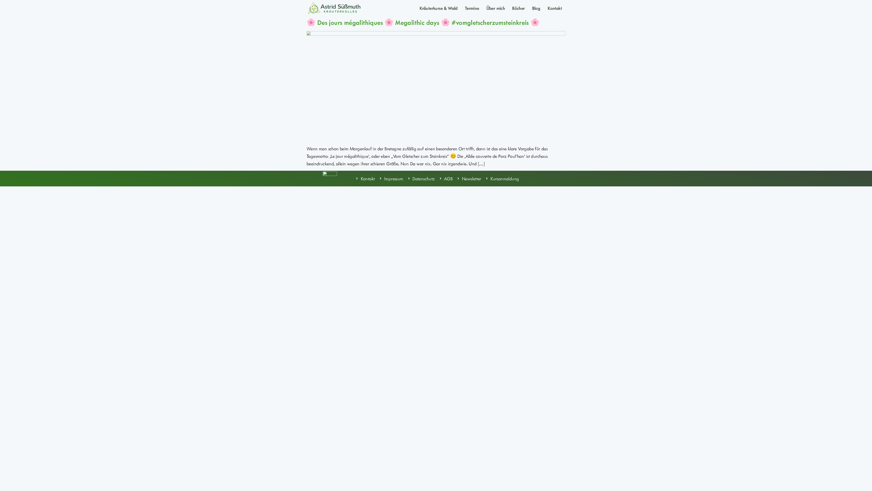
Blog (536, 8)
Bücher (518, 8)
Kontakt (554, 8)
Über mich (495, 8)
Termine (472, 8)
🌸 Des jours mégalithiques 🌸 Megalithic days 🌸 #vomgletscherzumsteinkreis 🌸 (423, 22)
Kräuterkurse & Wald (438, 8)
